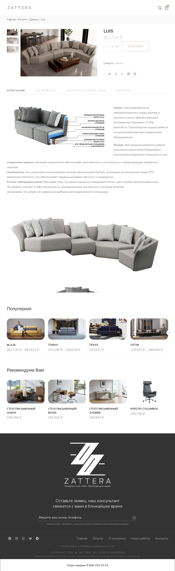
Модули (123, 90)
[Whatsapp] (23, 538)
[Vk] (30, 538)
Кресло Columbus (144, 409)
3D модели (46, 90)
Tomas (53, 345)
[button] (169, 332)
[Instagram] (16, 538)
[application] (87, 247)
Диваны (119, 63)
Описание (16, 90)
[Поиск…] (160, 8)
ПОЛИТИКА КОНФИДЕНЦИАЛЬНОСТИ (87, 546)
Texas (93, 345)
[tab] (16, 90)
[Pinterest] (9, 538)
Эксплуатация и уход (86, 90)
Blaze (11, 345)
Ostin (134, 345)
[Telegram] (37, 538)
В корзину (136, 46)
